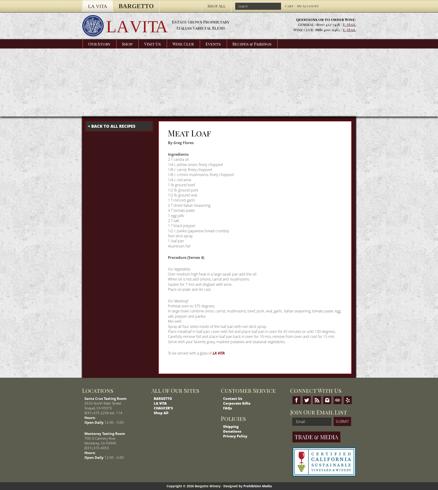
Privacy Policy (235, 436)
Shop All (161, 413)
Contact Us (232, 398)
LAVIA (137, 26)
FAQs (227, 408)
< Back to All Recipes (111, 126)
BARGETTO (163, 398)
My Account (308, 6)
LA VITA (219, 353)
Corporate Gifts (236, 403)
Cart (290, 6)
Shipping (231, 426)
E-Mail (349, 24)
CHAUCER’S (163, 408)
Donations (232, 431)
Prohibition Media (257, 486)
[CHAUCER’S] (180, 6)
